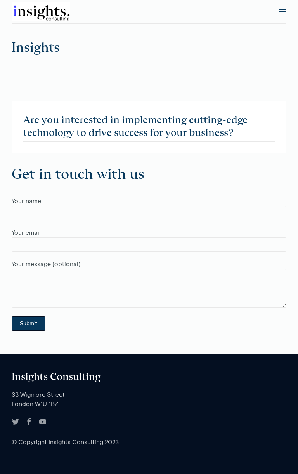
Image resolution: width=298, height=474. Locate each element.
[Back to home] (41, 11)
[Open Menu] (282, 11)
